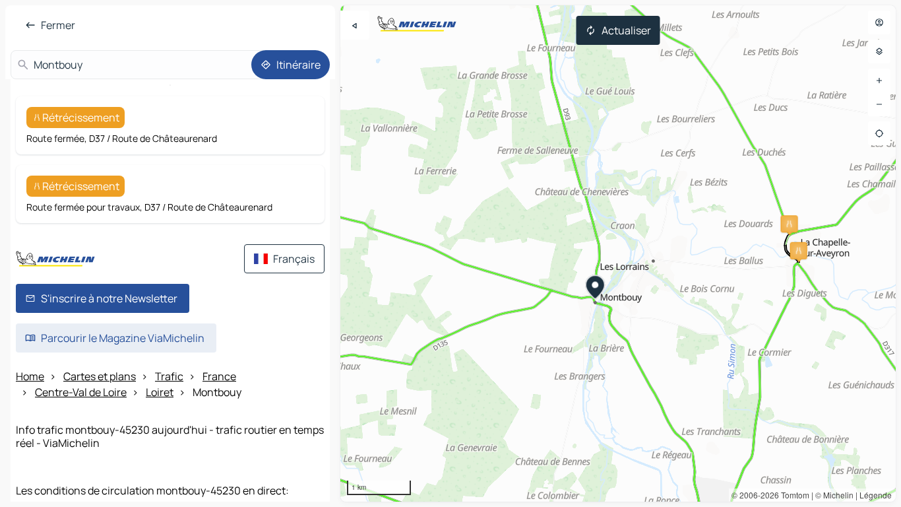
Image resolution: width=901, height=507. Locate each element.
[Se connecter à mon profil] (879, 22)
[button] (789, 223)
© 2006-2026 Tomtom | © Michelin (792, 494)
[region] (618, 253)
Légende (875, 494)
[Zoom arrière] (879, 104)
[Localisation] (879, 133)
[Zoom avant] (879, 80)
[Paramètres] (879, 51)
